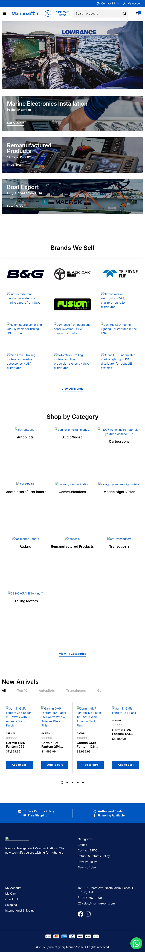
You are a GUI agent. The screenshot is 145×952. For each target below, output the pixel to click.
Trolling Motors (25, 601)
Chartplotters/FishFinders (25, 492)
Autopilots (25, 437)
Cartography (119, 441)
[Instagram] (88, 914)
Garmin (10, 733)
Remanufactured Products (72, 546)
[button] (72, 389)
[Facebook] (80, 914)
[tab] (4, 691)
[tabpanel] (72, 743)
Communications (72, 492)
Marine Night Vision (119, 492)
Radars (25, 546)
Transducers (119, 546)
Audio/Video (72, 437)
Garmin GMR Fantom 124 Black (121, 734)
